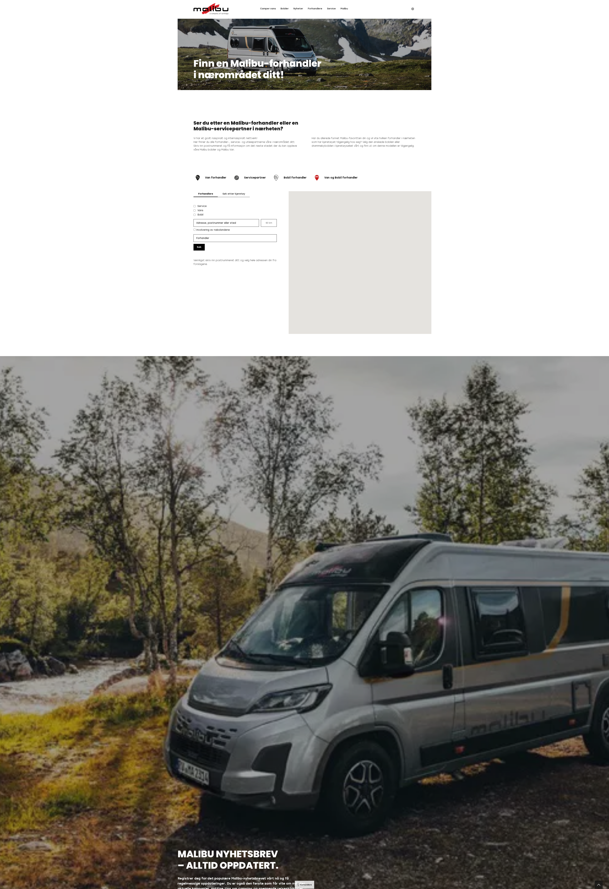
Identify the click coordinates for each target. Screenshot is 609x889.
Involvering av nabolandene (213, 230)
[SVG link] (210, 8)
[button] (268, 8)
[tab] (205, 194)
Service (202, 206)
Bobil (200, 215)
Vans (200, 210)
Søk (199, 247)
